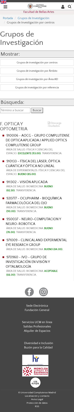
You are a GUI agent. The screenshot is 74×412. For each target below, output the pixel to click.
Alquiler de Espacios (37, 331)
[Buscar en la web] (69, 6)
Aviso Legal (37, 399)
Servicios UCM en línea (37, 322)
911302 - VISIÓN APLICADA (29, 186)
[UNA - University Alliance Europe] (35, 382)
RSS (37, 406)
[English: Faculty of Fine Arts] (3, 2)
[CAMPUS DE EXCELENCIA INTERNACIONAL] (35, 371)
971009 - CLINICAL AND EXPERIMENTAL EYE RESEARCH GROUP (36, 244)
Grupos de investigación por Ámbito (37, 70)
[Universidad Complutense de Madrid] (37, 6)
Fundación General (37, 310)
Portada (8, 18)
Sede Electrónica (37, 305)
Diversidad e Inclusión (38, 343)
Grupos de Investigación (33, 18)
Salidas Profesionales (37, 326)
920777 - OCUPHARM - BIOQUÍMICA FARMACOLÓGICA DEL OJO (34, 205)
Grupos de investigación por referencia (37, 87)
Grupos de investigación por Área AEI (37, 79)
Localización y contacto (37, 396)
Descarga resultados (54, 125)
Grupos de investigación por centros (37, 62)
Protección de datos (37, 403)
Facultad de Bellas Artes (38, 12)
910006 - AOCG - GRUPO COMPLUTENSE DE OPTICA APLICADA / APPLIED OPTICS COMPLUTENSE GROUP (37, 144)
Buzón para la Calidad (38, 347)
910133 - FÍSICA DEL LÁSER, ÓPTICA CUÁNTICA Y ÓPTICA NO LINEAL (35, 167)
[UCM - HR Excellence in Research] (35, 359)
